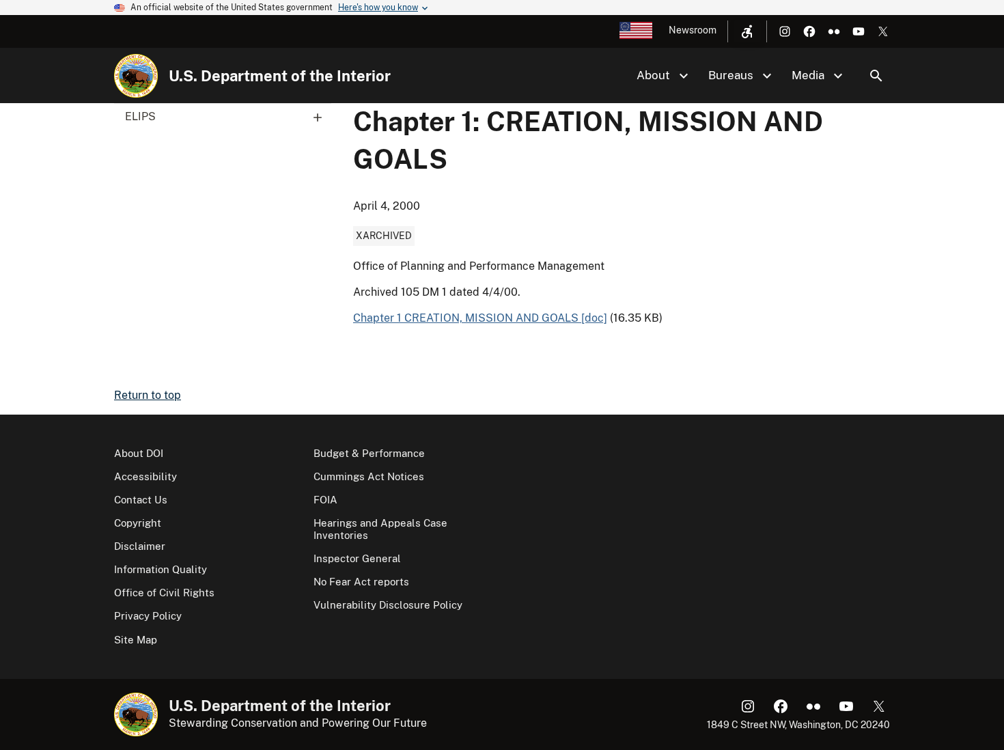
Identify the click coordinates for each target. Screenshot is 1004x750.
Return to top (147, 395)
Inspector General (357, 558)
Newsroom (692, 30)
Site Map (135, 639)
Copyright (137, 523)
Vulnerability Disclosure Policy (387, 605)
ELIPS (140, 116)
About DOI (138, 453)
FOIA (325, 499)
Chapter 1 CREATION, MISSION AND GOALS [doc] (480, 317)
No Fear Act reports (361, 581)
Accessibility (145, 476)
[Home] (136, 76)
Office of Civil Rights (164, 592)
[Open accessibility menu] (747, 31)
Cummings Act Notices (368, 476)
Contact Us (140, 499)
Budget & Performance (369, 453)
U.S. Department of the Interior (280, 76)
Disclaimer (139, 546)
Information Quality (160, 569)
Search (876, 75)
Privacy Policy (148, 616)
